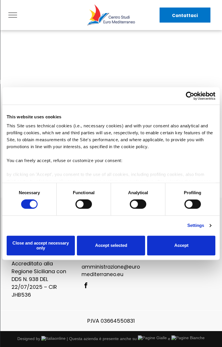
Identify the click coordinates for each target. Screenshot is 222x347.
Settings (195, 225)
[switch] (83, 204)
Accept (181, 245)
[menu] (12, 15)
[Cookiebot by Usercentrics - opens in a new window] (190, 95)
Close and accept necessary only (40, 245)
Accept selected (111, 245)
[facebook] (86, 286)
